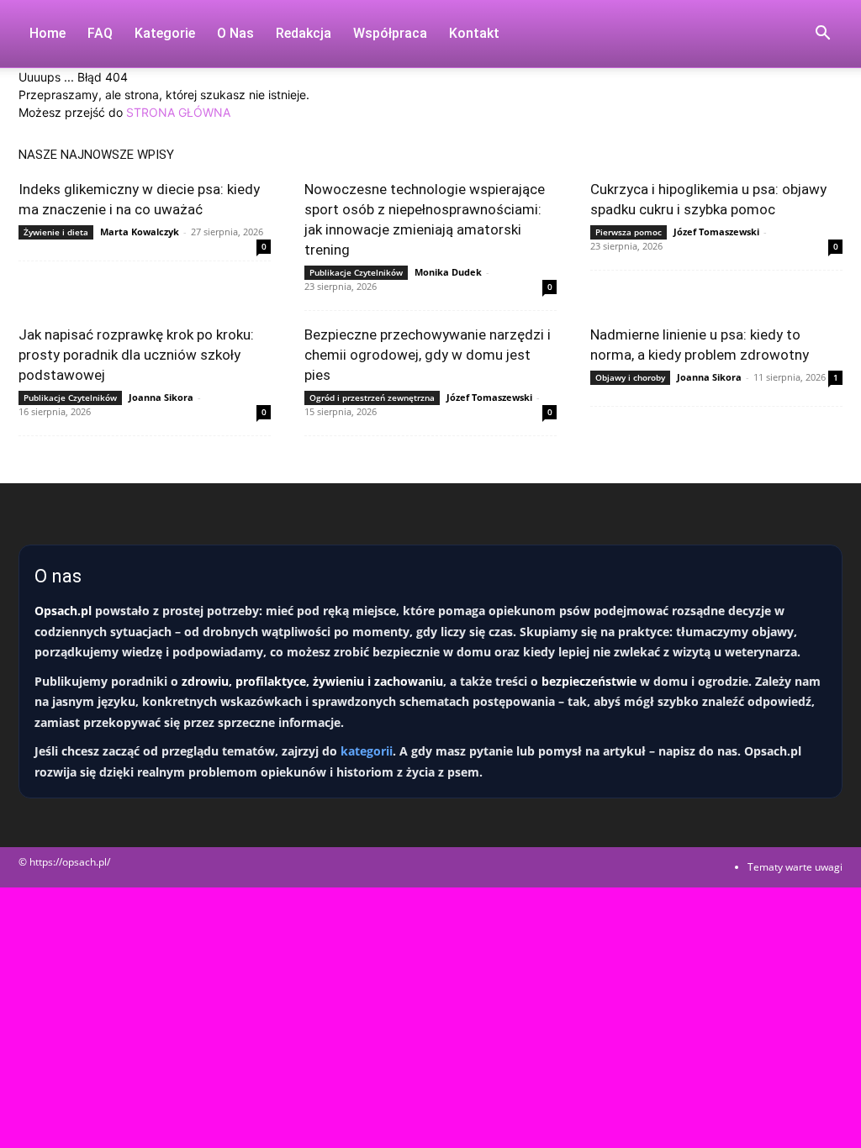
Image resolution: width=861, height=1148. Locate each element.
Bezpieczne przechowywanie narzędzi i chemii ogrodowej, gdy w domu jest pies (427, 354)
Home (47, 33)
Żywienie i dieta (56, 232)
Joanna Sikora (161, 397)
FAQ (100, 33)
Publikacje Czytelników (356, 272)
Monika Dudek (448, 272)
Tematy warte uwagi (795, 867)
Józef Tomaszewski (716, 231)
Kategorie (165, 33)
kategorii (367, 751)
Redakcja (303, 33)
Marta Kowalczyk (139, 231)
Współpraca (390, 33)
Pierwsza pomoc (628, 232)
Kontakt (474, 33)
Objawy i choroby (630, 377)
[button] (822, 35)
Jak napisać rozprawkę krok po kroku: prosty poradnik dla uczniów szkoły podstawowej (136, 354)
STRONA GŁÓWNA (178, 112)
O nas (235, 33)
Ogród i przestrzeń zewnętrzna (372, 397)
